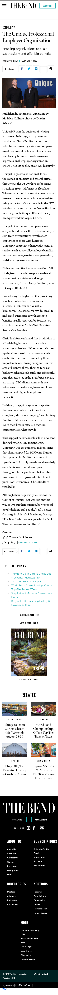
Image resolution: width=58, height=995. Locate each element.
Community (8, 27)
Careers (10, 862)
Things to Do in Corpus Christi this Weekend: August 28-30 (14, 731)
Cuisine (37, 904)
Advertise (11, 853)
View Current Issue (29, 623)
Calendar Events (28, 959)
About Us (11, 849)
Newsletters (41, 819)
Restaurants (12, 904)
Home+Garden (40, 913)
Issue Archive (27, 951)
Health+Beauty (40, 909)
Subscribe (47, 5)
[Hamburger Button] (4, 5)
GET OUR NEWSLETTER (29, 614)
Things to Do (14, 719)
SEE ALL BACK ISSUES (29, 679)
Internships (12, 866)
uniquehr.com (27, 542)
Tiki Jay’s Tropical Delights (26, 581)
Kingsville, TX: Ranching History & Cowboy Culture (14, 770)
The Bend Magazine (18, 974)
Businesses (12, 900)
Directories (26, 955)
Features (38, 892)
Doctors (11, 892)
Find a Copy (26, 947)
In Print (43, 719)
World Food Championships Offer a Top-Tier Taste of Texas (43, 731)
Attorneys (11, 896)
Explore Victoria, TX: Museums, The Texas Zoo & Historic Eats (43, 772)
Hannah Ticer (11, 60)
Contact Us (12, 858)
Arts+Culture (40, 896)
